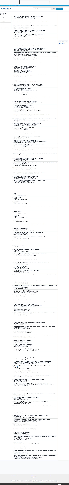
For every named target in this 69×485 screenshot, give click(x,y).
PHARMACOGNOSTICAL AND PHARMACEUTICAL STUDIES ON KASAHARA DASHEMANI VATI (28, 16)
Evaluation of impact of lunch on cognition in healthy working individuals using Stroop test (28, 357)
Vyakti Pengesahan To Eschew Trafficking (20, 266)
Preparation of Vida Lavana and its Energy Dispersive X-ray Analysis (25, 294)
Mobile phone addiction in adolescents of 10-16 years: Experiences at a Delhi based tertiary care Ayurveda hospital (32, 383)
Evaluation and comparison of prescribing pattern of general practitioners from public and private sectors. (31, 415)
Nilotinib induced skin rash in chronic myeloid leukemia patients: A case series (26, 290)
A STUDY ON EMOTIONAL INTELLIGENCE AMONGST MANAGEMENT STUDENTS (26, 270)
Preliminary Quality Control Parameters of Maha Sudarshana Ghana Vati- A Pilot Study (28, 136)
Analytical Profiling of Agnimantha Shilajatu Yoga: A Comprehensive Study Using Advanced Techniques (30, 48)
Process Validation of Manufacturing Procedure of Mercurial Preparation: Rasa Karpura (28, 84)
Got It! (59, 484)
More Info (55, 484)
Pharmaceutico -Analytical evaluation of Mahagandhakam (23, 105)
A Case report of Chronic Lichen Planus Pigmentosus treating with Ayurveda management (28, 158)
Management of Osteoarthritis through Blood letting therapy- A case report (26, 140)
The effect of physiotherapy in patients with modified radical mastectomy (26, 411)
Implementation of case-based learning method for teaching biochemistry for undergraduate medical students (32, 419)
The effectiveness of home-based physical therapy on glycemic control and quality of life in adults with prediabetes (32, 361)
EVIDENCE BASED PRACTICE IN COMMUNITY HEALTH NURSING (24, 184)
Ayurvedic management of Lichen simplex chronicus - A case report (25, 92)
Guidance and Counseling (18, 211)
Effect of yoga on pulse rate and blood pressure (21, 423)
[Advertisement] (63, 26)
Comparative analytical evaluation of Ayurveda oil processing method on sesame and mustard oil (29, 144)
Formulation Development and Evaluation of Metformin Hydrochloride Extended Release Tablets (29, 180)
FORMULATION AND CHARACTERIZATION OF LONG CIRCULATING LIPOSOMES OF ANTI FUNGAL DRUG (30, 172)
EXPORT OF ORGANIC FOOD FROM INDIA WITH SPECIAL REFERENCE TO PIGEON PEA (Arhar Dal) (29, 236)
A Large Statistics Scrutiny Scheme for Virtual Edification (23, 340)
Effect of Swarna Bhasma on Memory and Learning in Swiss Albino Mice (25, 101)
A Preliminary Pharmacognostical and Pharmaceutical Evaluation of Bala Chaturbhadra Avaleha (29, 30)
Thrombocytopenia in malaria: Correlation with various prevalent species (25, 304)
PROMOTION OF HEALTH (18, 219)
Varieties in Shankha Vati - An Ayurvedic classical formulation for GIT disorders (26, 397)
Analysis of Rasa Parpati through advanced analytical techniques (24, 109)
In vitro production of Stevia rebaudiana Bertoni (21, 330)
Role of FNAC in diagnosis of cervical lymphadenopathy (23, 88)
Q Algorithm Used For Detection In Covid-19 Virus (22, 432)
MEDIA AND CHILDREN (17, 197)
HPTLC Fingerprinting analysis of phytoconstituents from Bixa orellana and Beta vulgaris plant (29, 441)
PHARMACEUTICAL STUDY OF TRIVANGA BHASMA (22, 70)
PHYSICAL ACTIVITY (17, 201)
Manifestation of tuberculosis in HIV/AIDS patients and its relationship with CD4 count (28, 123)
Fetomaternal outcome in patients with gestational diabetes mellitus (25, 348)
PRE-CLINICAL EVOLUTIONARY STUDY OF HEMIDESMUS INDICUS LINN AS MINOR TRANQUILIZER (29, 322)
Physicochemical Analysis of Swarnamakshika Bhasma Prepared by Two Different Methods (28, 232)
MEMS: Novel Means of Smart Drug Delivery (21, 228)
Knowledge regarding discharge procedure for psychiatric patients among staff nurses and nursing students (31, 262)
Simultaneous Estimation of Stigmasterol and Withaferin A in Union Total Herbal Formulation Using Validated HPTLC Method (34, 375)
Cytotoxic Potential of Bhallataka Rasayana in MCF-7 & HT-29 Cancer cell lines (26, 127)
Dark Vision (15, 308)
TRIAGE (15, 193)
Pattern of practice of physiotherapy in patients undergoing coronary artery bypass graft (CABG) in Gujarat (31, 401)
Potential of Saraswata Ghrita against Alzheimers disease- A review (25, 66)
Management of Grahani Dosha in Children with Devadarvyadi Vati (24, 57)
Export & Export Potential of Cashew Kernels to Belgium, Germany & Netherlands (27, 249)
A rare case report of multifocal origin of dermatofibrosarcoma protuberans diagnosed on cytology (30, 253)
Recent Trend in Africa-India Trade (19, 245)
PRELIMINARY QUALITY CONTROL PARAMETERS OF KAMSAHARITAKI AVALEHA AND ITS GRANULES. (30, 379)
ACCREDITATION (16, 215)
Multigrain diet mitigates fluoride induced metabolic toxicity (23, 167)
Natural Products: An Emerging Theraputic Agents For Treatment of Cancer (26, 176)
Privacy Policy (33, 477)
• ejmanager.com (61, 43)
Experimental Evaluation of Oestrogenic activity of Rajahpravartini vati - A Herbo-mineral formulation (30, 74)
